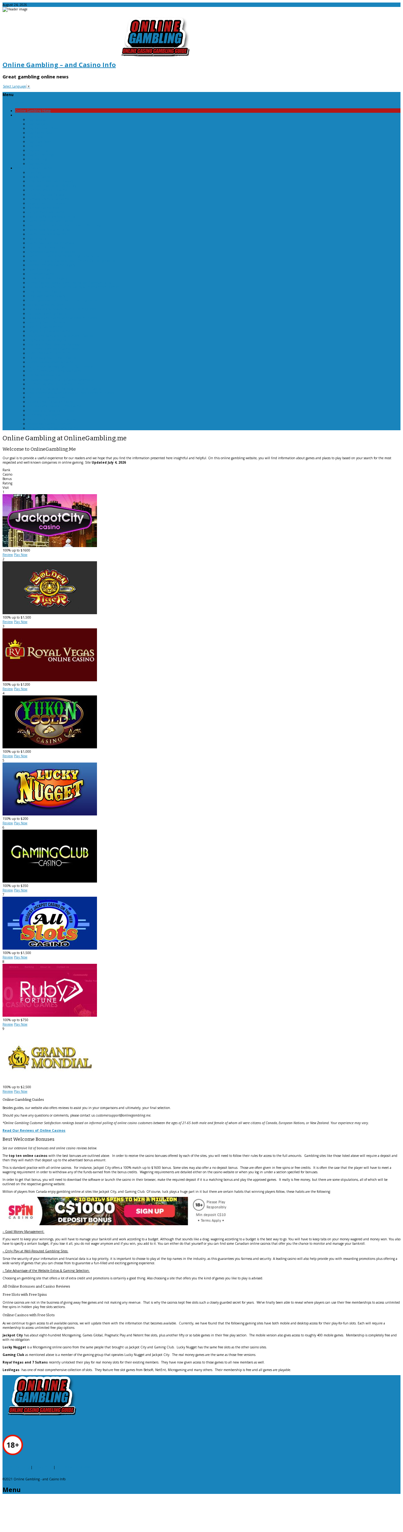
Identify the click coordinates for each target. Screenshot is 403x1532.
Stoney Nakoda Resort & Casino (50, 362)
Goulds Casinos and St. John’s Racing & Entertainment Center (73, 287)
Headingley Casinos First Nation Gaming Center (63, 300)
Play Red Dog (37, 159)
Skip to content (14, 103)
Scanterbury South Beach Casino (52, 357)
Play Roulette (37, 163)
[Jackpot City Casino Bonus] (50, 546)
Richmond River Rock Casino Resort (54, 348)
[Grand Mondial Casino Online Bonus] (50, 1082)
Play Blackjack (38, 124)
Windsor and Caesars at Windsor (51, 410)
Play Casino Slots (40, 132)
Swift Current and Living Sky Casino (55, 371)
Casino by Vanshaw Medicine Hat (52, 216)
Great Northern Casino (44, 291)
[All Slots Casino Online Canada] (50, 948)
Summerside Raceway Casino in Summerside (60, 366)
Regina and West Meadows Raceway (54, 344)
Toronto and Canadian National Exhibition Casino (64, 388)
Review (8, 554)
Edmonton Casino (41, 274)
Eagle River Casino (41, 269)
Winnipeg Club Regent (44, 415)
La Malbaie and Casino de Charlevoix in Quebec (63, 318)
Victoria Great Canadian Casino (50, 401)
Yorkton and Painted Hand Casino (53, 428)
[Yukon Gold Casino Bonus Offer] (50, 747)
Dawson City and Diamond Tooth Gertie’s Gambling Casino (71, 260)
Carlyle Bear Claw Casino (46, 212)
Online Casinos (26, 115)
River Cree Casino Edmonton (49, 353)
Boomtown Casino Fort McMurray (52, 185)
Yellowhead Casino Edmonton (49, 423)
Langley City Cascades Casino (49, 331)
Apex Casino (36, 172)
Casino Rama (37, 238)
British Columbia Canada (46, 194)
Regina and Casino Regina (47, 340)
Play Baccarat (37, 119)
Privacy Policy (43, 1467)
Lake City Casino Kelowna (46, 322)
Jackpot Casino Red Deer (45, 304)
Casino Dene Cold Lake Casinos (50, 221)
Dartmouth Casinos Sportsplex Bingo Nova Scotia (63, 256)
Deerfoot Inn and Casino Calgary (51, 265)
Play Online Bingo (41, 154)
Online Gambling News (73, 1467)
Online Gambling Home (33, 110)
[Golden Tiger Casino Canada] (50, 613)
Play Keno (35, 146)
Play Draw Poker (40, 141)
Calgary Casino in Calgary (46, 203)
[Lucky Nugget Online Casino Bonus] (50, 814)
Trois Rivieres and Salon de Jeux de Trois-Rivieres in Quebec (71, 393)
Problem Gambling (16, 1467)
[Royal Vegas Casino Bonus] (50, 680)
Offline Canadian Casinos (34, 168)
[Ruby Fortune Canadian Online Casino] (50, 1015)
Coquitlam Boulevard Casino (48, 247)
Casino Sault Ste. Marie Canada (51, 243)
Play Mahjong (38, 150)
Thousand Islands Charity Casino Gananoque (61, 379)
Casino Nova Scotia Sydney (47, 234)
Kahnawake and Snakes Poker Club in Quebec (62, 309)
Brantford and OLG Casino (47, 190)
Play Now (20, 554)
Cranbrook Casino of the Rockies (51, 251)
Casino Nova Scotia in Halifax (49, 229)
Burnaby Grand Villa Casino (48, 199)
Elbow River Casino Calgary (47, 278)
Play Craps (35, 137)
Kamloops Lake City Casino (47, 313)
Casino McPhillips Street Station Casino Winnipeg (64, 225)
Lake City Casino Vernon (46, 326)
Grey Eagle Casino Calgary (46, 296)
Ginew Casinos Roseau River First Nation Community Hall (70, 282)
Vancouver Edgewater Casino (49, 397)
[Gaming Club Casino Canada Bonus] (50, 881)
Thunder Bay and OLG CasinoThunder (56, 384)
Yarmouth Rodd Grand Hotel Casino (54, 419)
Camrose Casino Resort (44, 207)
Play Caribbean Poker (43, 128)
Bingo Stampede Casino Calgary (51, 181)
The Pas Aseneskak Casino (46, 375)
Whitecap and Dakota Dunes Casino (54, 406)
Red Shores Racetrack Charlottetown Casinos (60, 335)
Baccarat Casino (39, 176)
